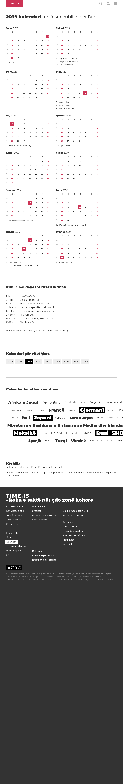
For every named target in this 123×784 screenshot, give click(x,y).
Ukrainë (78, 441)
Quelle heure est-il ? (64, 577)
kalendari (53, 16)
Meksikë (25, 433)
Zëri (8, 555)
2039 (15, 28)
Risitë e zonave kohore (44, 515)
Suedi (48, 440)
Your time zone (14, 515)
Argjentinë (52, 402)
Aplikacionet (39, 506)
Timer (9, 537)
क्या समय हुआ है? (35, 577)
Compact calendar (16, 546)
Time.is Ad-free (71, 526)
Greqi (110, 410)
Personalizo (69, 522)
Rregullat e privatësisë (44, 560)
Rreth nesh (68, 540)
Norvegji (43, 433)
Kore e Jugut (81, 418)
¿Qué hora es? (48, 577)
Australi (70, 402)
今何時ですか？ (56, 579)
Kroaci (100, 417)
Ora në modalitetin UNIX (76, 511)
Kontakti (67, 544)
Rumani (86, 433)
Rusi (102, 433)
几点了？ (24, 577)
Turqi (61, 440)
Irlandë (14, 417)
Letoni (110, 417)
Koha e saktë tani (15, 506)
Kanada (59, 417)
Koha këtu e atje (15, 511)
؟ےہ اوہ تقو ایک (89, 579)
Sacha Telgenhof (45, 330)
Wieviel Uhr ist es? (41, 579)
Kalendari (11, 542)
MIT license (61, 330)
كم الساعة (77, 577)
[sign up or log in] (108, 4)
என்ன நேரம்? (78, 579)
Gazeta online (39, 519)
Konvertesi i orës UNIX (75, 515)
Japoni (42, 418)
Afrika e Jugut (23, 402)
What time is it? (13, 577)
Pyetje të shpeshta (73, 531)
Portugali (71, 433)
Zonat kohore (13, 519)
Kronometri (12, 533)
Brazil (94, 16)
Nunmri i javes (14, 550)
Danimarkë (16, 410)
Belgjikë (95, 402)
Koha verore (12, 524)
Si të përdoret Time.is (74, 535)
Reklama (37, 551)
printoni (57, 472)
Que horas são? (12, 579)
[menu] (115, 4)
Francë (57, 410)
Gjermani (92, 410)
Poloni (56, 433)
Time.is (14, 3)
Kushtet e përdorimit (43, 555)
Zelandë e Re (96, 440)
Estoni (29, 410)
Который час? (99, 577)
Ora (8, 528)
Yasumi (28, 330)
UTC (65, 506)
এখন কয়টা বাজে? (88, 577)
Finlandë (40, 410)
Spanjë (34, 441)
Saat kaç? (68, 579)
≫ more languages (105, 579)
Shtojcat (36, 511)
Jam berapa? (26, 579)
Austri (83, 402)
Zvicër (109, 440)
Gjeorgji (72, 410)
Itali (26, 417)
